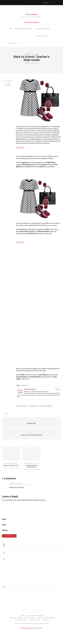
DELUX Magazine (7, 81)
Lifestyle (40, 617)
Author (18, 385)
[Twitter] (59, 391)
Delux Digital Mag (43, 28)
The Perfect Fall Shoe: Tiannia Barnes (31, 466)
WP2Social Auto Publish (25, 628)
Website (5, 530)
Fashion (27, 54)
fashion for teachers (45, 406)
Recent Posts (25, 385)
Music (26, 617)
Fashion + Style (34, 54)
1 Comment (8, 83)
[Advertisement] (15, 570)
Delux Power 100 (43, 36)
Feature (36, 463)
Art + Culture (49, 617)
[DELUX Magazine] (20, 391)
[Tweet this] (30, 67)
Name (4, 519)
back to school (21, 406)
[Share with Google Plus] (33, 67)
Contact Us (13, 43)
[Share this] (28, 67)
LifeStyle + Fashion (16, 617)
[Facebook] (57, 391)
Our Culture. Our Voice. (23, 28)
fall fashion (32, 406)
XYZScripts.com (39, 628)
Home (10, 28)
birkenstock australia (15, 483)
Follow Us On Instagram (31, 22)
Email (4, 525)
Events (32, 617)
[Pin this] (35, 67)
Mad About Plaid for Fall (11, 465)
